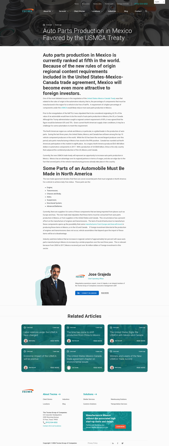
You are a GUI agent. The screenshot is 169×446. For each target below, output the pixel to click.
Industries (112, 11)
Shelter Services (89, 399)
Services (62, 11)
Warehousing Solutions (119, 399)
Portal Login (109, 4)
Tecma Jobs (97, 4)
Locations (96, 11)
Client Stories (79, 11)
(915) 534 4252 (141, 4)
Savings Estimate (123, 4)
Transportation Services (119, 404)
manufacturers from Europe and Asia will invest (103, 224)
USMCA (64, 108)
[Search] (146, 11)
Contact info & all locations (52, 426)
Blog (126, 11)
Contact (138, 11)
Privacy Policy (93, 443)
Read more (105, 293)
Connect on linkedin (89, 293)
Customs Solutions (89, 404)
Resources (86, 4)
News (77, 4)
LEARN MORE (120, 426)
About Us (47, 11)
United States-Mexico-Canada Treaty (101, 98)
